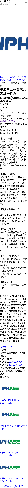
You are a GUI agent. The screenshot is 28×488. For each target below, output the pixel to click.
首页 (2, 76)
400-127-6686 (15, 365)
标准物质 (21, 79)
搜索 (16, 4)
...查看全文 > (6, 347)
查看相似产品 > (8, 121)
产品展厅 (11, 76)
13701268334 (15, 362)
